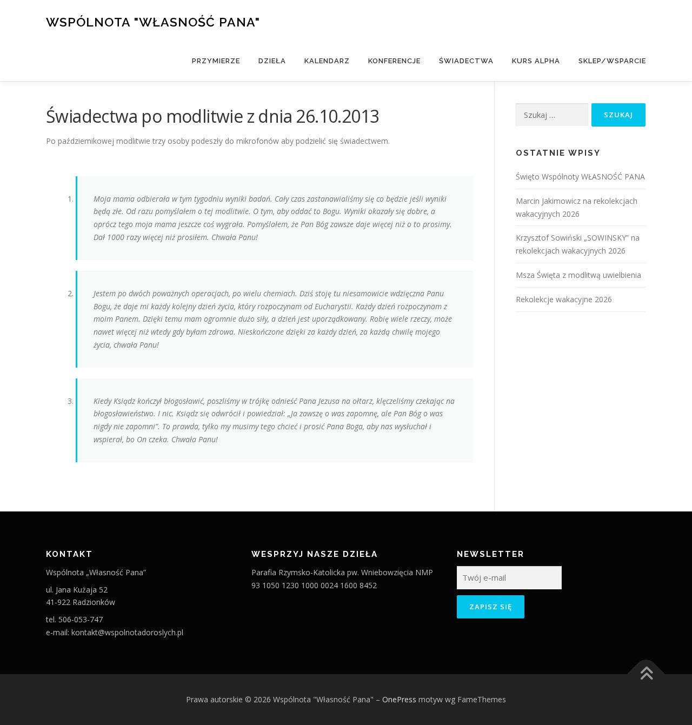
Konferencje (394, 61)
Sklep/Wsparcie (612, 61)
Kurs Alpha (536, 61)
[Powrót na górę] (646, 674)
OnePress (399, 699)
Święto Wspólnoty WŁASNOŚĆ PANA (580, 176)
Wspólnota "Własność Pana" (153, 22)
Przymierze (216, 61)
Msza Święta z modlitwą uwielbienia (578, 275)
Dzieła (272, 61)
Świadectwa (466, 61)
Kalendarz (327, 61)
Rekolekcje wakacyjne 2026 (564, 299)
